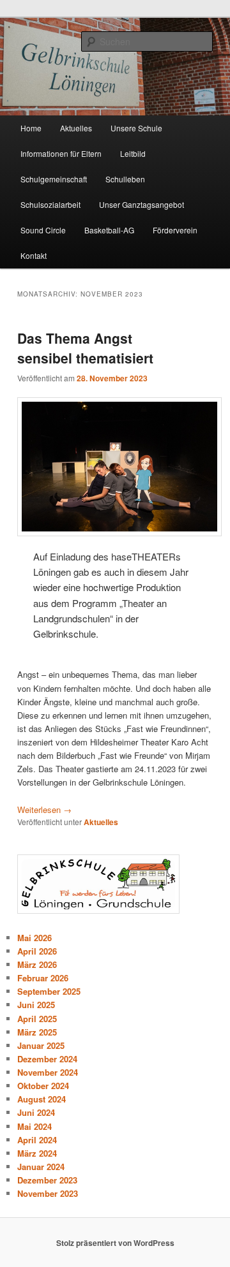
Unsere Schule (136, 127)
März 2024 (37, 1153)
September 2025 (48, 991)
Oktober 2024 (43, 1086)
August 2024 (41, 1099)
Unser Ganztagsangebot (141, 204)
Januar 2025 (41, 1045)
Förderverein (175, 229)
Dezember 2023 (47, 1180)
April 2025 (37, 1019)
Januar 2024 (41, 1167)
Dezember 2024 (47, 1059)
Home (31, 127)
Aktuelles (76, 127)
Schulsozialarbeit (50, 204)
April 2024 (37, 1140)
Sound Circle (43, 229)
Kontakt (33, 255)
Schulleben (125, 178)
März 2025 (37, 1032)
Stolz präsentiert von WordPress (115, 1243)
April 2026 (37, 951)
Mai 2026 (34, 938)
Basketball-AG (109, 229)
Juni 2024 (36, 1112)
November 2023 (47, 1193)
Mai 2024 (34, 1126)
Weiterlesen (44, 809)
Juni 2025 (36, 1005)
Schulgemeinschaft (53, 178)
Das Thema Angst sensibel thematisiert (85, 348)
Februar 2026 (42, 978)
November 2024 (47, 1072)
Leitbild (133, 153)
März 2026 (37, 964)
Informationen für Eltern (61, 153)
